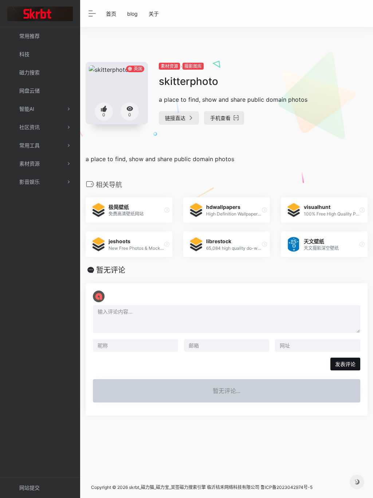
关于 (154, 14)
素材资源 (169, 66)
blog (132, 14)
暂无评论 (110, 270)
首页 (111, 14)
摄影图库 (193, 66)
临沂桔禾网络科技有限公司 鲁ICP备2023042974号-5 (260, 487)
